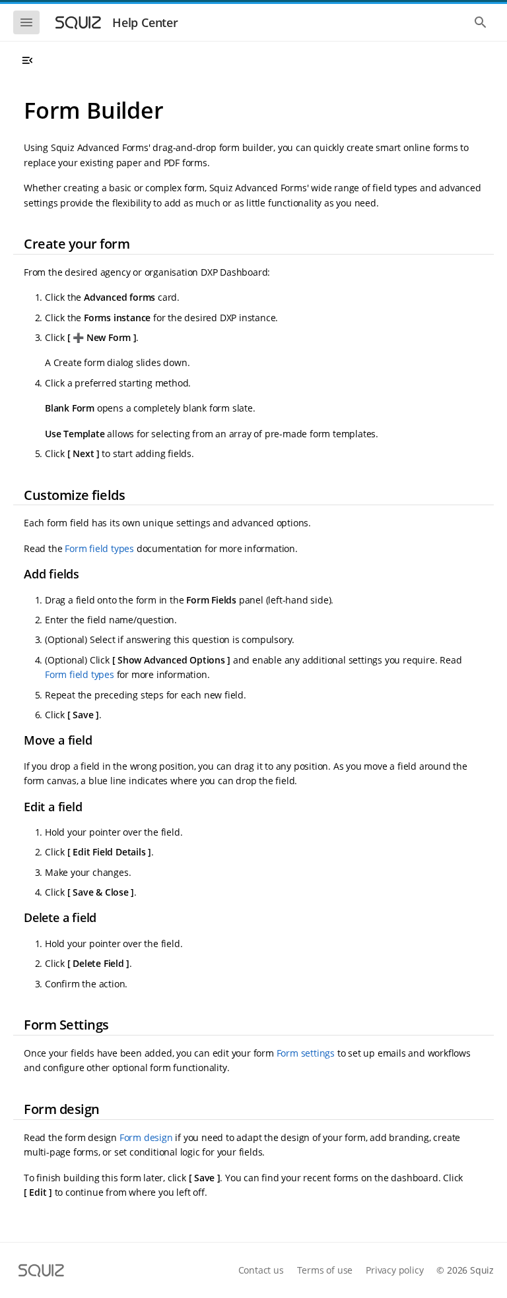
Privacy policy (394, 1270)
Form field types (99, 548)
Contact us (261, 1270)
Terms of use (325, 1270)
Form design (146, 1137)
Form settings (306, 1053)
